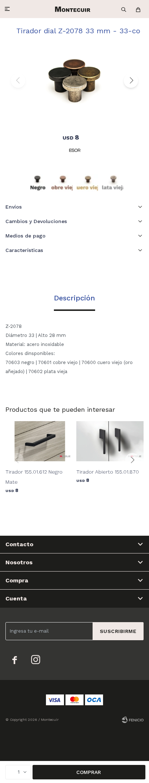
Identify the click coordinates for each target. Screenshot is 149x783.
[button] (123, 9)
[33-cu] (87, 180)
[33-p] (112, 180)
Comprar (88, 772)
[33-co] (61, 180)
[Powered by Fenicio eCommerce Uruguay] (133, 719)
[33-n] (36, 180)
